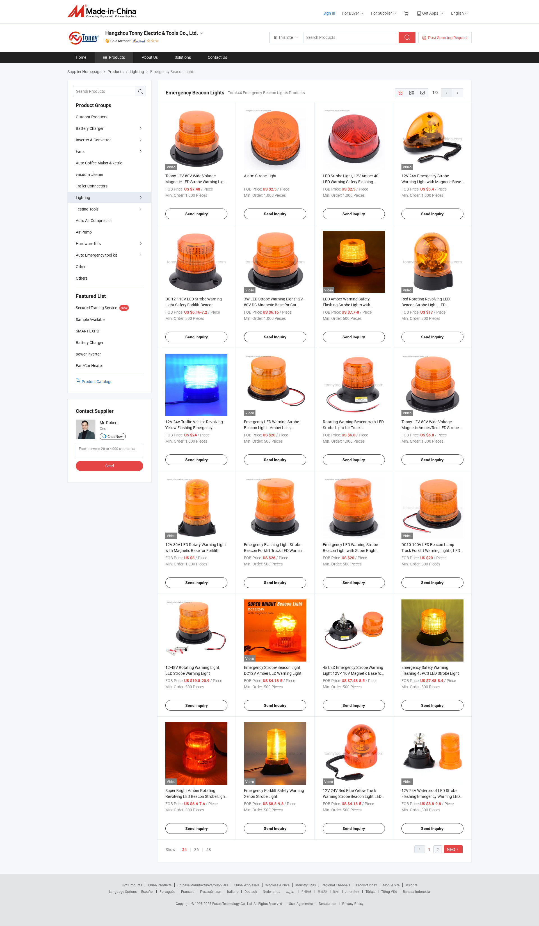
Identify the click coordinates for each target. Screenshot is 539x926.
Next (451, 849)
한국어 (306, 891)
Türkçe (370, 891)
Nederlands (271, 891)
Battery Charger (90, 128)
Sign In (329, 13)
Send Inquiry (196, 214)
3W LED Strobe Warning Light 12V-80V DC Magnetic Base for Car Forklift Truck (274, 304)
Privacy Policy (353, 903)
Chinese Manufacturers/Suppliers (202, 885)
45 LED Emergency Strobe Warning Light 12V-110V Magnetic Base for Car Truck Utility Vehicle (353, 673)
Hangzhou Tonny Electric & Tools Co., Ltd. (151, 33)
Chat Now (115, 436)
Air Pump (84, 232)
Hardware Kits (88, 243)
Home (81, 57)
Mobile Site (391, 885)
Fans (80, 151)
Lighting (83, 197)
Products (117, 57)
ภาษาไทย (352, 891)
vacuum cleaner (89, 174)
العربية (290, 891)
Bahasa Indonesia (416, 891)
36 (196, 849)
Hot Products (132, 885)
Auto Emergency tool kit (96, 255)
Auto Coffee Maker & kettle (99, 163)
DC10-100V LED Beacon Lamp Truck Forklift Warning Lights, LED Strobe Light (430, 550)
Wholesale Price (277, 885)
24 (184, 849)
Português (167, 891)
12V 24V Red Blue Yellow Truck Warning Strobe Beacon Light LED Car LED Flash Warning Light (352, 796)
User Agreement (301, 903)
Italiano (233, 891)
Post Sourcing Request (448, 37)
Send (109, 465)
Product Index (366, 885)
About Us (150, 57)
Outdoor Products (91, 116)
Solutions (183, 57)
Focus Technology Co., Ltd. (232, 903)
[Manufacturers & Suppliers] (103, 11)
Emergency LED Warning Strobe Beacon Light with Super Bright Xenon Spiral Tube (350, 550)
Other (81, 266)
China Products (160, 885)
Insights (411, 885)
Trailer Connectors (92, 186)
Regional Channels (336, 885)
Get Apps (430, 13)
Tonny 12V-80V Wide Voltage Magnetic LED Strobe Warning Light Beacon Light (196, 181)
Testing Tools (87, 209)
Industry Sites (305, 885)
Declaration (327, 903)
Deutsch (251, 891)
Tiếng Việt (389, 891)
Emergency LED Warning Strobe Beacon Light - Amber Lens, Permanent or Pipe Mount (271, 427)
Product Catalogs (97, 381)
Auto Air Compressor (94, 220)
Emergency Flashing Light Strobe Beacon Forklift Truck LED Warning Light (274, 550)
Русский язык (210, 891)
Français (187, 891)
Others (82, 278)
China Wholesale (246, 885)
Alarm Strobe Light (260, 175)
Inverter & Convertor (93, 139)
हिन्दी (336, 891)
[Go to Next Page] (457, 93)
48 (208, 849)
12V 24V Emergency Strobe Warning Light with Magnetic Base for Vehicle (431, 181)
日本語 (322, 891)
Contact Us (217, 57)
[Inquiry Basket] (407, 13)
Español (147, 891)
